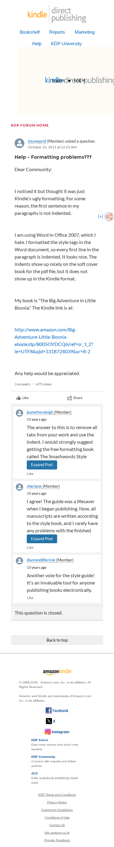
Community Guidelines (57, 809)
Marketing (85, 32)
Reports (57, 32)
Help (36, 43)
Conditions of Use (57, 817)
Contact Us (57, 825)
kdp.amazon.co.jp (57, 832)
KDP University (66, 43)
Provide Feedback (57, 840)
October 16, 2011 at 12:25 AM (52, 147)
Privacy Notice (57, 802)
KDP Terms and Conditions (57, 794)
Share (77, 397)
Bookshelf (30, 32)
